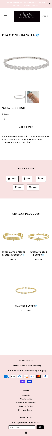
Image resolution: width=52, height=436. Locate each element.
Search (26, 395)
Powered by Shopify (36, 370)
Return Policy (26, 406)
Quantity (6, 113)
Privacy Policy (26, 410)
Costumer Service (26, 402)
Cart (45, 16)
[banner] (27, 16)
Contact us (26, 398)
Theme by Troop (14, 370)
